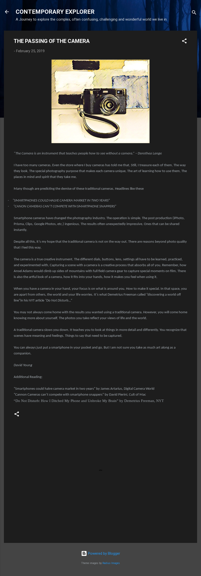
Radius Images (111, 563)
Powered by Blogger (103, 553)
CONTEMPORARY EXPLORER (55, 11)
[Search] (194, 13)
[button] (184, 42)
